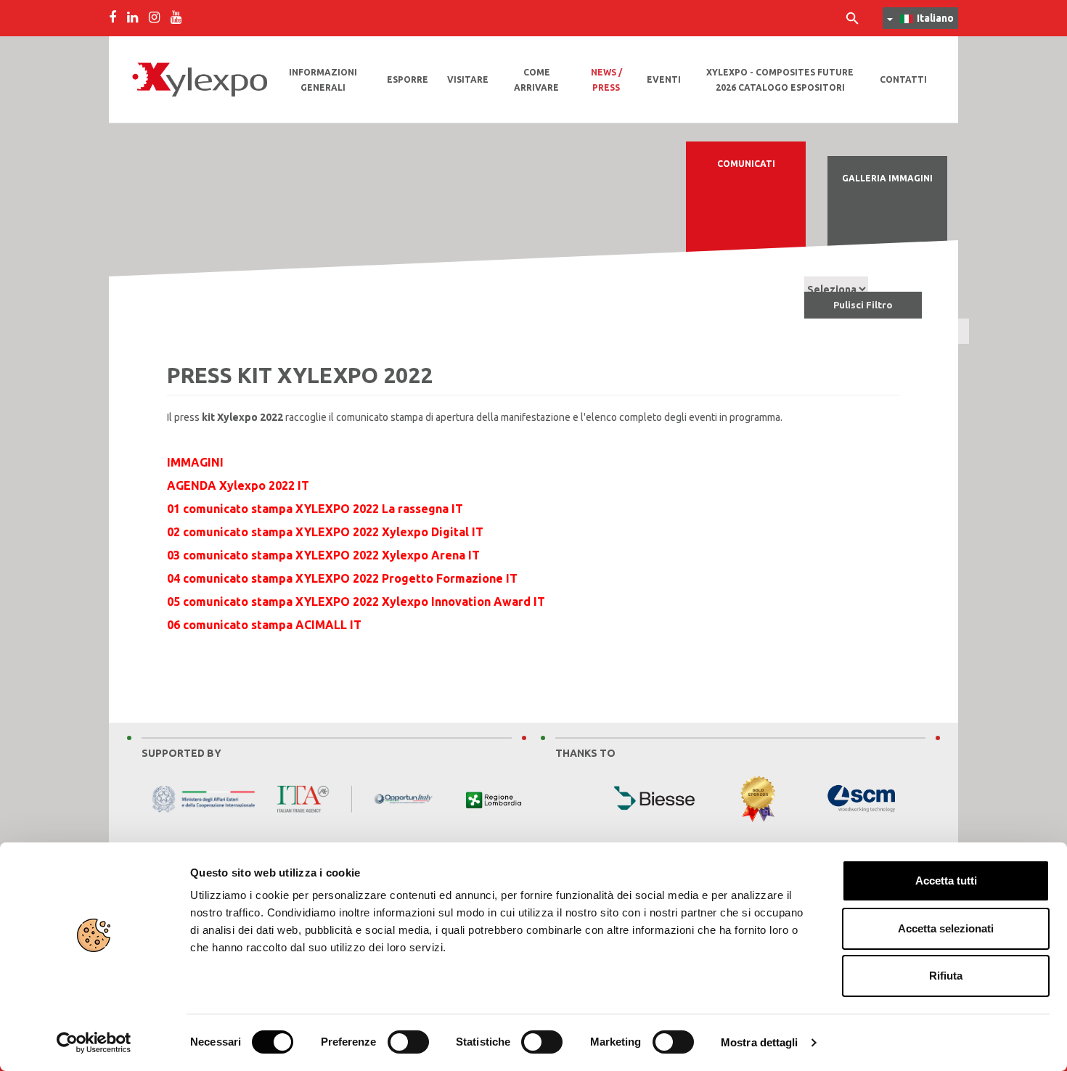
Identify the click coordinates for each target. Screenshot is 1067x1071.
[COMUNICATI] (746, 220)
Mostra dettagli (759, 1042)
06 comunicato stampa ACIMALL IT (264, 624)
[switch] (408, 1042)
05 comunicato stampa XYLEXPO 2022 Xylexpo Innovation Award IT (356, 601)
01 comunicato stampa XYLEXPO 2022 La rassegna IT (315, 508)
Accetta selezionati (946, 928)
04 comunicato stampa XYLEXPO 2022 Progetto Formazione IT (342, 578)
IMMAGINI (195, 462)
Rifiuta (945, 975)
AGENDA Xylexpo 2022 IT (238, 485)
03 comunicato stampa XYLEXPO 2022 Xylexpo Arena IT (323, 555)
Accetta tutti (946, 880)
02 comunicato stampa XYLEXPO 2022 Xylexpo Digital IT (325, 531)
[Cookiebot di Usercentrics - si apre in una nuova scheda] (94, 1043)
